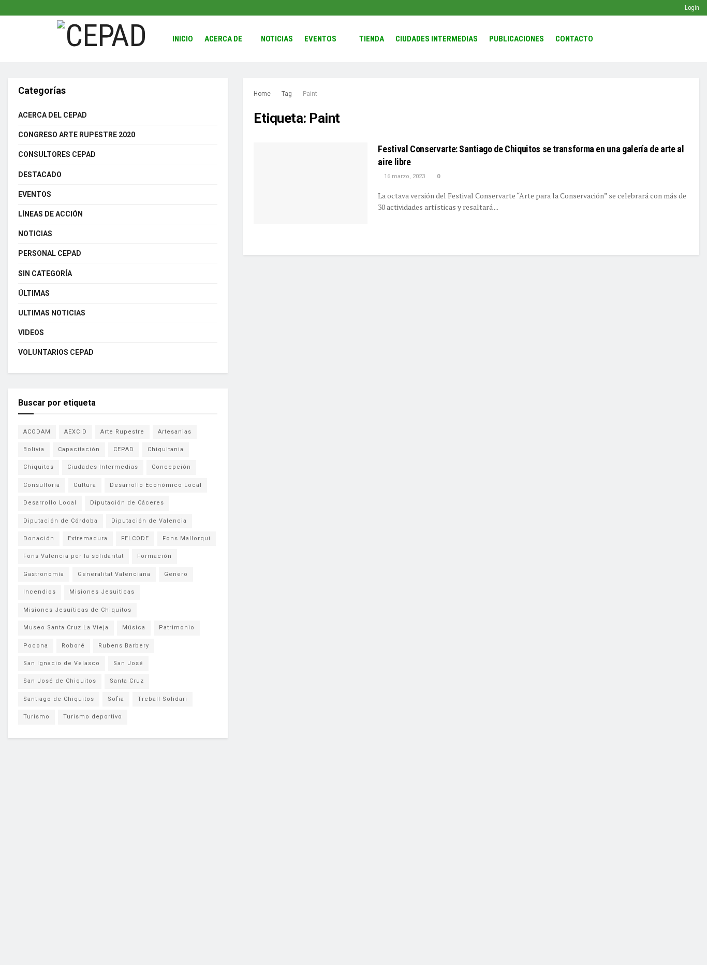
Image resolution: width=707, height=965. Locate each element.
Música (133, 627)
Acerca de (223, 39)
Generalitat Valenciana (114, 574)
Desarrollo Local (50, 502)
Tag (287, 93)
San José (128, 663)
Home (262, 93)
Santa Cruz (127, 681)
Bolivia (34, 449)
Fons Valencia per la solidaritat (73, 556)
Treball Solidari (162, 699)
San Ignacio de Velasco (61, 663)
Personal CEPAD (49, 253)
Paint (310, 93)
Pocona (35, 645)
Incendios (39, 591)
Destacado (40, 174)
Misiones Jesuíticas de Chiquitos (77, 610)
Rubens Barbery (123, 645)
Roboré (73, 645)
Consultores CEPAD (57, 154)
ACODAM (37, 431)
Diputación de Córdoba (60, 520)
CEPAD (123, 449)
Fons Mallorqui (187, 538)
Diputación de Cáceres (127, 502)
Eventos (320, 39)
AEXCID (75, 431)
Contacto (574, 39)
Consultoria (41, 485)
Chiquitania (166, 449)
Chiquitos (38, 467)
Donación (38, 538)
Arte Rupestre (122, 431)
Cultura (84, 485)
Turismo (36, 716)
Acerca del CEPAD (52, 115)
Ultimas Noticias (51, 313)
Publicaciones (516, 39)
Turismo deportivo (92, 716)
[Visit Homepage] (101, 38)
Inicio (182, 39)
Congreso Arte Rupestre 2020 (76, 135)
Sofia (116, 699)
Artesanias (175, 431)
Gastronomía (43, 574)
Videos (31, 332)
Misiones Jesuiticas (102, 591)
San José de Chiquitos (59, 681)
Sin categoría (45, 273)
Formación (154, 556)
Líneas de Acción (50, 214)
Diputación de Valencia (149, 520)
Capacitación (79, 449)
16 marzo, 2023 (403, 176)
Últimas (34, 293)
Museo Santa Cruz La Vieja (66, 627)
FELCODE (135, 538)
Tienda (371, 39)
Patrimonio (177, 627)
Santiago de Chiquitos (58, 699)
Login (691, 7)
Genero (176, 574)
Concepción (171, 467)
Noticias (277, 39)
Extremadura (88, 538)
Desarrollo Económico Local (156, 485)
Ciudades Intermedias (436, 39)
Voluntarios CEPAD (56, 352)
